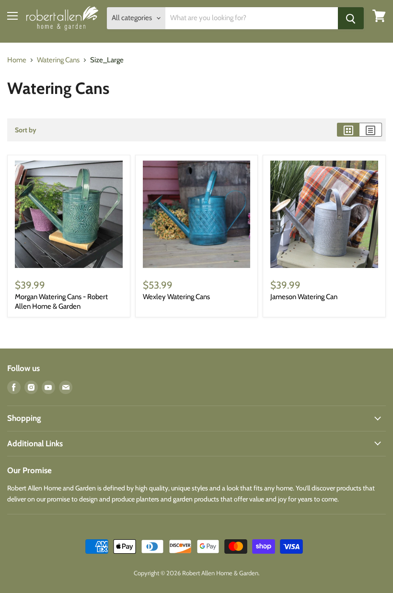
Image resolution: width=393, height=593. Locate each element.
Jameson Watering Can (303, 296)
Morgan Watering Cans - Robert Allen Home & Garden (61, 301)
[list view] (370, 130)
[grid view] (348, 130)
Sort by (25, 130)
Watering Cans (58, 60)
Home (16, 60)
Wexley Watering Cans (176, 296)
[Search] (351, 18)
